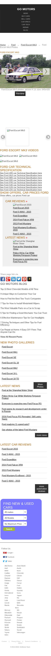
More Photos (40, 385)
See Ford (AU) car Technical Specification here (21, 175)
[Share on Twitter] (19, 279)
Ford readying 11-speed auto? (15, 424)
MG (18, 610)
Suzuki (19, 630)
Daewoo (7, 578)
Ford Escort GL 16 (10, 363)
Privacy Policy (15, 641)
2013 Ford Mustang (22, 223)
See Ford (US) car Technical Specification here (21, 187)
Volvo (6, 635)
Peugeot (20, 617)
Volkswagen (21, 632)
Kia (18, 598)
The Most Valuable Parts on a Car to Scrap (20, 308)
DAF (18, 578)
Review (20, 93)
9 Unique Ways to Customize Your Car (18, 294)
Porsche (7, 622)
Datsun (19, 580)
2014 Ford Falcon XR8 (23, 219)
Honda (7, 590)
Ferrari (19, 583)
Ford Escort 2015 (21, 208)
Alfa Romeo (8, 566)
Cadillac (7, 573)
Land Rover (21, 600)
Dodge (7, 583)
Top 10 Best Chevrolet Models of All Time (19, 289)
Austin (19, 568)
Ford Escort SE (9, 357)
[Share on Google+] (8, 279)
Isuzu (19, 593)
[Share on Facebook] (2, 279)
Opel (18, 615)
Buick (19, 571)
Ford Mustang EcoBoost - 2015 (16, 475)
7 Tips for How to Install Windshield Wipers (20, 303)
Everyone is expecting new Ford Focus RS (25, 260)
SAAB (6, 625)
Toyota (7, 632)
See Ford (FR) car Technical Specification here (21, 182)
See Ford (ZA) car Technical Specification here (21, 190)
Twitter (9, 561)
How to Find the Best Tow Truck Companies (20, 298)
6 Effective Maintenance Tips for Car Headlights (22, 317)
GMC (6, 588)
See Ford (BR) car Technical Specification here (21, 178)
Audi (6, 568)
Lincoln (7, 603)
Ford (18, 585)
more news (42, 435)
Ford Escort (7, 347)
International (9, 593)
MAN (18, 603)
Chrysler (7, 575)
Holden (19, 588)
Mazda (7, 605)
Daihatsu (8, 580)
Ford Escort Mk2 (9, 368)
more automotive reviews (42, 488)
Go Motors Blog (13, 283)
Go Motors (26, 9)
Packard (7, 617)
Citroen (19, 575)
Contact (4, 641)
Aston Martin (21, 566)
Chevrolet (20, 573)
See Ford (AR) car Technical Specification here (21, 173)
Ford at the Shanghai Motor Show (25, 247)
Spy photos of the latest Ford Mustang (19, 429)
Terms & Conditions (31, 641)
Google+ (10, 553)
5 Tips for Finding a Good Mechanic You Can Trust (23, 313)
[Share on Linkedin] (13, 279)
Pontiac (19, 620)
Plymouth (8, 620)
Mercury (7, 610)
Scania (19, 625)
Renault (19, 622)
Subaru (7, 630)
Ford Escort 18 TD (10, 379)
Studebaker (21, 627)
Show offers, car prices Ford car (15, 195)
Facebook (10, 557)
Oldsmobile (8, 615)
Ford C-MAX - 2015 (22, 234)
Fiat (6, 585)
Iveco (6, 595)
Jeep (6, 598)
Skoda (7, 627)
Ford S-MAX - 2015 (22, 212)
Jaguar (19, 595)
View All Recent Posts (11, 337)
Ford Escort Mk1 (9, 352)
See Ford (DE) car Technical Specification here (21, 180)
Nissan (19, 612)
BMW (6, 571)
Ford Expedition (20, 216)
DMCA (20, 643)
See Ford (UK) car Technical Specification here (21, 185)
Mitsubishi (8, 612)
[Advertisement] (35, 111)
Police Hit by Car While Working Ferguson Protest (25, 254)
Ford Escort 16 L (9, 373)
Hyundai (20, 590)
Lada (6, 600)
